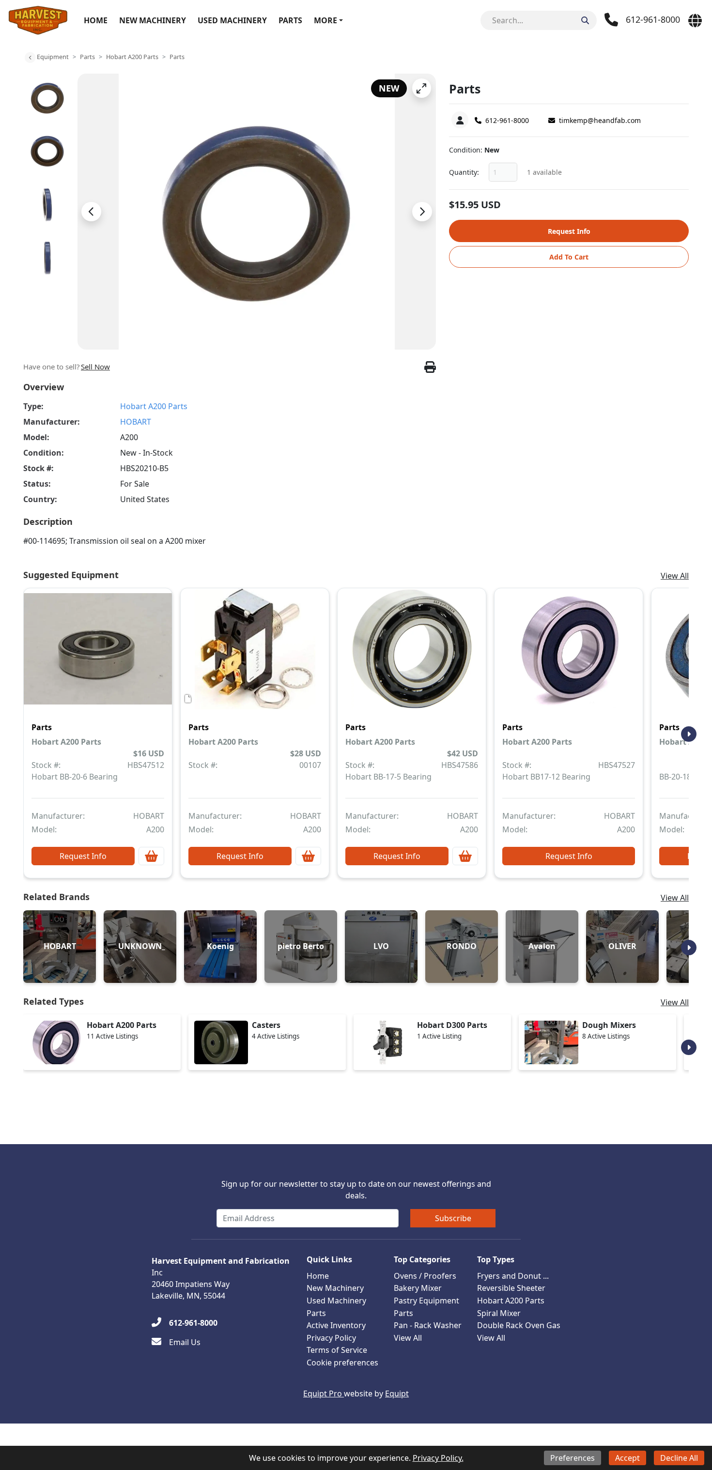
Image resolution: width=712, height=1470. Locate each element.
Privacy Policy (331, 1337)
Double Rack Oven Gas (518, 1325)
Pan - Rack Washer (428, 1325)
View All (675, 575)
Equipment (53, 56)
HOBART (135, 421)
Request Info (569, 231)
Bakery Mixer (418, 1288)
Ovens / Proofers (425, 1276)
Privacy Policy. (438, 1458)
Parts (290, 20)
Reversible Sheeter (511, 1288)
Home (96, 20)
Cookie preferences (342, 1362)
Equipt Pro (323, 1393)
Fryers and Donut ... (513, 1276)
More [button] (325, 20)
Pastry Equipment (426, 1300)
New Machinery (152, 20)
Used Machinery (232, 20)
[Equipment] (30, 57)
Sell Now (95, 366)
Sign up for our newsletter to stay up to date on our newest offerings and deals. (356, 1190)
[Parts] (98, 655)
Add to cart (568, 256)
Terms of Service (337, 1350)
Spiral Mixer (499, 1313)
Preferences (572, 1458)
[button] (421, 88)
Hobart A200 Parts (132, 56)
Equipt (397, 1393)
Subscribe (453, 1218)
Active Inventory (336, 1325)
